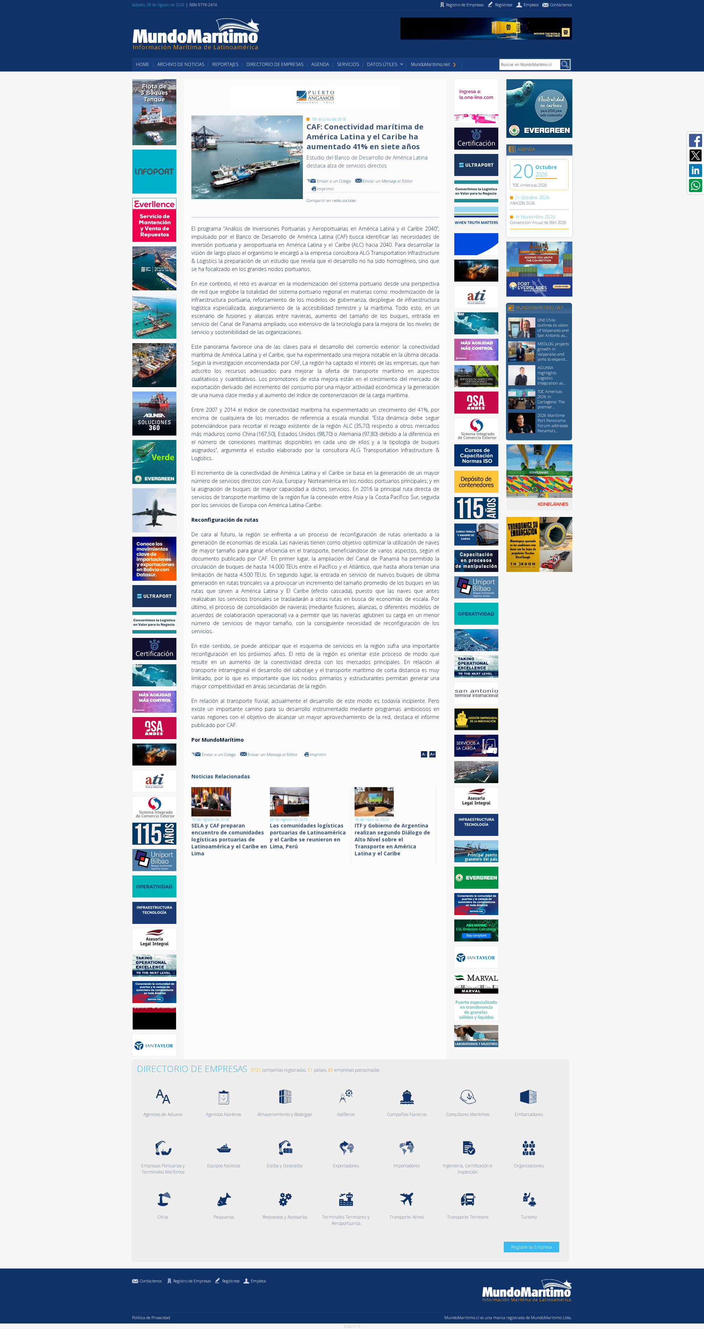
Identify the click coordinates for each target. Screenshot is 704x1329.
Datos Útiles (382, 64)
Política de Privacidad (151, 1317)
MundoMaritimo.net (430, 64)
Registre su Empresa (531, 1247)
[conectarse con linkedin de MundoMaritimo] (695, 170)
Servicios (348, 64)
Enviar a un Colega (334, 181)
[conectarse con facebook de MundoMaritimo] (695, 140)
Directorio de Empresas (274, 64)
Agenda (320, 64)
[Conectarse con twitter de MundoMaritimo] (695, 155)
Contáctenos (151, 1281)
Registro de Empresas (192, 1281)
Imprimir (325, 188)
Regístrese (230, 1281)
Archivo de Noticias (180, 64)
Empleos (258, 1281)
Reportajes (225, 64)
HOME (142, 64)
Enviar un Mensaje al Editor (388, 181)
